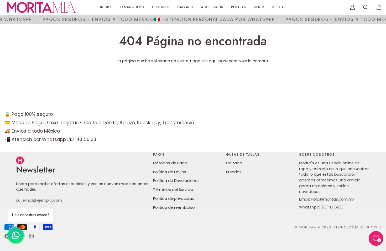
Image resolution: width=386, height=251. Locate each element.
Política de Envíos (169, 172)
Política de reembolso (174, 207)
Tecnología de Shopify (358, 227)
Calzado (234, 163)
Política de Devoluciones (176, 180)
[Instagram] (31, 236)
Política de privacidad (174, 198)
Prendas (234, 172)
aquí (213, 61)
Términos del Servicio (173, 189)
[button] (160, 7)
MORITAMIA (310, 227)
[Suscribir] (144, 200)
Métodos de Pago (170, 163)
